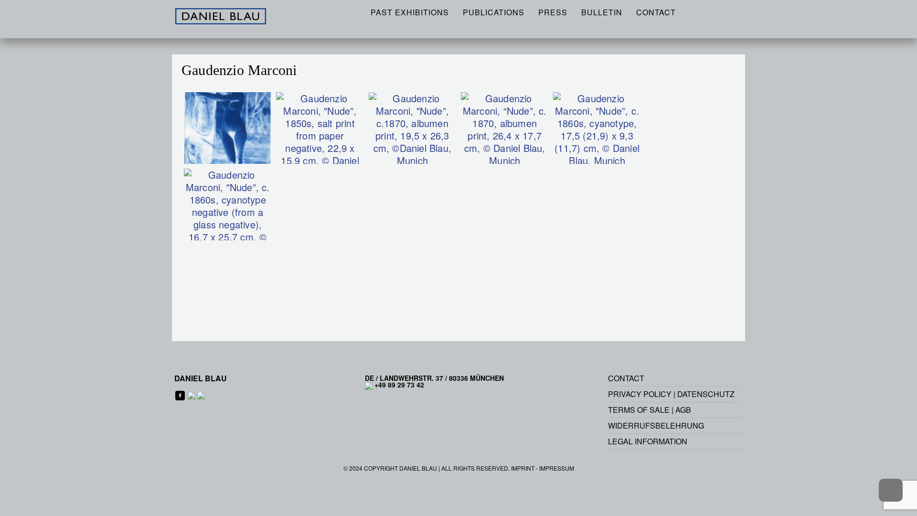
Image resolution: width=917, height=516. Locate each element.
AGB (683, 409)
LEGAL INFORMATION (647, 441)
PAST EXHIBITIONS (410, 12)
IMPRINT (522, 468)
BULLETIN (601, 12)
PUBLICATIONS (493, 12)
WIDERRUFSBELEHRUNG (656, 425)
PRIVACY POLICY (640, 393)
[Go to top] (891, 490)
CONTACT (656, 12)
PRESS (552, 12)
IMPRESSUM (556, 468)
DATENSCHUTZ (706, 393)
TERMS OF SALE (639, 409)
